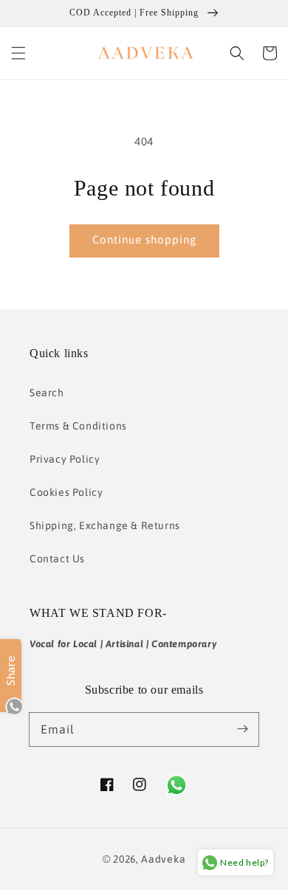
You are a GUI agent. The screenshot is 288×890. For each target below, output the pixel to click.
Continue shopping (144, 239)
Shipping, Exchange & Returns (105, 525)
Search (47, 393)
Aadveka (163, 859)
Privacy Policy (65, 459)
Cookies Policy (66, 492)
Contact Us (57, 559)
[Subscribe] (242, 729)
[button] (18, 53)
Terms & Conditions (78, 426)
